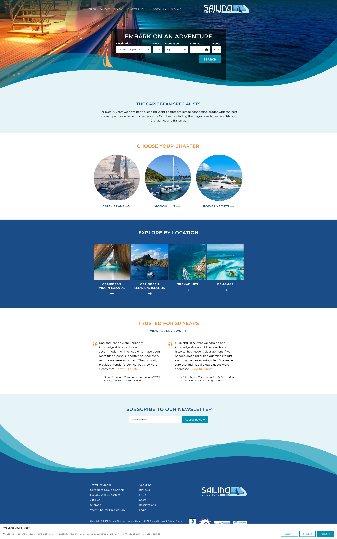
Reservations (147, 504)
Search (91, 9)
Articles (95, 499)
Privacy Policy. (175, 521)
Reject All (307, 534)
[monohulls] (168, 181)
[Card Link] (112, 269)
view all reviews (165, 330)
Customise (289, 534)
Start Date (196, 43)
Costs (142, 499)
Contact (105, 9)
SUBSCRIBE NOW (195, 420)
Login (143, 509)
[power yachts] (219, 181)
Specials (176, 9)
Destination (123, 43)
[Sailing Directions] (227, 8)
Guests (157, 43)
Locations (158, 9)
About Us (145, 484)
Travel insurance (100, 484)
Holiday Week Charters (105, 494)
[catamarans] (117, 181)
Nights (216, 43)
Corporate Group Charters (107, 489)
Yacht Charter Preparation (107, 509)
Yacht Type (172, 43)
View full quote (127, 369)
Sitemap (95, 504)
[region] (168, 531)
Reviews (118, 9)
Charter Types (136, 9)
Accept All (325, 534)
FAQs (142, 494)
